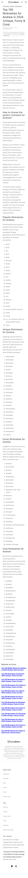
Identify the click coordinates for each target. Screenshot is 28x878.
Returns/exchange (8, 830)
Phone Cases (6, 796)
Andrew (12, 6)
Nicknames (18, 6)
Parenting (6, 6)
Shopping (6, 774)
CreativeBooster (7, 28)
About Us (5, 807)
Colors (5, 792)
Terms (5, 820)
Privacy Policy (7, 816)
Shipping (5, 825)
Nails (4, 783)
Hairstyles (6, 778)
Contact (5, 811)
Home (4, 787)
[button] (2, 2)
